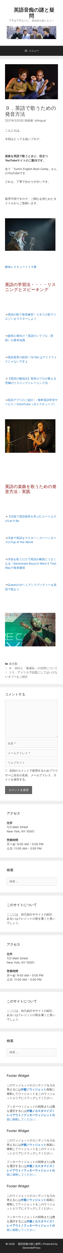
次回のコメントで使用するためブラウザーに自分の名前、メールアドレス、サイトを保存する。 (31, 775)
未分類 (13, 663)
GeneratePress (31, 1247)
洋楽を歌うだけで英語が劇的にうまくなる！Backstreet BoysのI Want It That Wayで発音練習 (30, 563)
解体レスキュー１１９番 (20, 267)
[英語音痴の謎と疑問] (31, 32)
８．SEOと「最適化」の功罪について (33, 668)
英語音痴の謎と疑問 (31, 13)
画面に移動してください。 (31, 1115)
